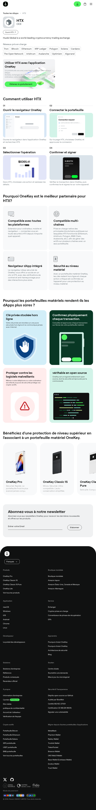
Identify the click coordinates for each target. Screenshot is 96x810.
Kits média (7, 704)
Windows (6, 611)
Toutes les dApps (10, 13)
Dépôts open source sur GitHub (60, 695)
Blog (50, 654)
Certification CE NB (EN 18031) (60, 708)
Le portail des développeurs (14, 642)
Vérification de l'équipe (12, 716)
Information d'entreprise (12, 695)
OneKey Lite (8, 589)
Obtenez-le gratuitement (20, 84)
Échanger (52, 607)
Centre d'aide (53, 669)
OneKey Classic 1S (10, 580)
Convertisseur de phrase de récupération (64, 615)
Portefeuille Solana (10, 739)
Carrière (6, 700)
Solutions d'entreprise (11, 669)
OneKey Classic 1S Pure (12, 584)
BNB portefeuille (9, 751)
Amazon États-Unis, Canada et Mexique (64, 584)
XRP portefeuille (9, 743)
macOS (6, 607)
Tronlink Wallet (54, 743)
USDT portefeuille (10, 747)
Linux (5, 628)
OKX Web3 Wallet (55, 756)
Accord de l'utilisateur (11, 712)
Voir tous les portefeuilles (13, 756)
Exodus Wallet (53, 764)
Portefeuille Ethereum (11, 735)
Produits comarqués (11, 677)
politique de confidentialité (13, 708)
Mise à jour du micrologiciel (59, 677)
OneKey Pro (7, 576)
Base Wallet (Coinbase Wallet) (60, 760)
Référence (7, 673)
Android (6, 619)
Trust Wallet (52, 768)
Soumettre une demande (58, 673)
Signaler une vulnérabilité (58, 712)
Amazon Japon (54, 580)
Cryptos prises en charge (58, 611)
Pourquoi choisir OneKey (58, 642)
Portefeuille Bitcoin (10, 731)
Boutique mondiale (55, 576)
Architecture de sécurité (57, 650)
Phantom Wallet (54, 735)
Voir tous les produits (11, 593)
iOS (4, 615)
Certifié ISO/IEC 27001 (57, 704)
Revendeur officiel (10, 681)
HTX (24, 13)
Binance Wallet (54, 751)
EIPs (49, 619)
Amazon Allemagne (55, 589)
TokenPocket (53, 747)
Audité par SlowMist (56, 700)
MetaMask (52, 731)
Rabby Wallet (53, 739)
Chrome (6, 624)
